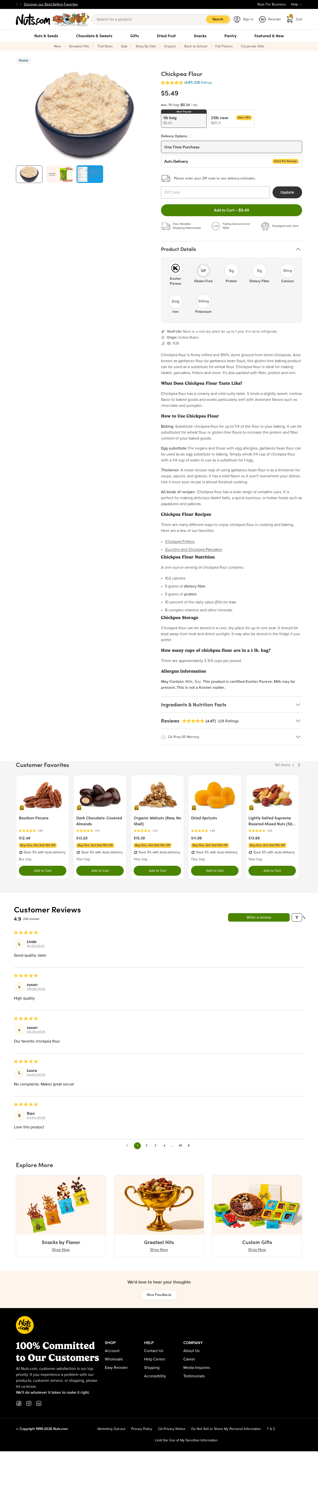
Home (23, 60)
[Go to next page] (190, 1145)
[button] (172, 83)
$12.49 (24, 837)
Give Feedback (159, 1295)
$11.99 (196, 837)
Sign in (248, 19)
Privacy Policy (141, 1429)
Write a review (258, 917)
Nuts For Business (271, 4)
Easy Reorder (116, 1368)
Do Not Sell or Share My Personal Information (226, 1429)
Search (217, 19)
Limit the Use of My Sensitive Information (186, 1440)
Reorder (274, 19)
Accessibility (155, 1376)
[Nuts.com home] (52, 19)
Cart (296, 17)
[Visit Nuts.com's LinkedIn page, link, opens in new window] (39, 1403)
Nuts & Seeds (46, 35)
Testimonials (194, 1376)
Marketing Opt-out (111, 1429)
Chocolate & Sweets (94, 35)
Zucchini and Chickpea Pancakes (193, 550)
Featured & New (269, 35)
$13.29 (81, 837)
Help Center (154, 1359)
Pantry (230, 35)
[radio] (184, 118)
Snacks (200, 35)
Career (189, 1359)
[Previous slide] (17, 4)
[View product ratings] (42, 831)
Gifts (134, 35)
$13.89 (254, 837)
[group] (29, 174)
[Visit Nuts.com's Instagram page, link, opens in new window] (29, 1403)
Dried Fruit (166, 35)
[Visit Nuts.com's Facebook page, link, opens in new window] (19, 1403)
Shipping (151, 1368)
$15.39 (139, 837)
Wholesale (114, 1359)
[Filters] (297, 917)
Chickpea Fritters (180, 542)
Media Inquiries (196, 1368)
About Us (191, 1351)
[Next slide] (21, 4)
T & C (271, 1429)
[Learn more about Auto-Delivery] (191, 136)
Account (112, 1351)
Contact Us (153, 1351)
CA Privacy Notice (171, 1429)
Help (294, 4)
